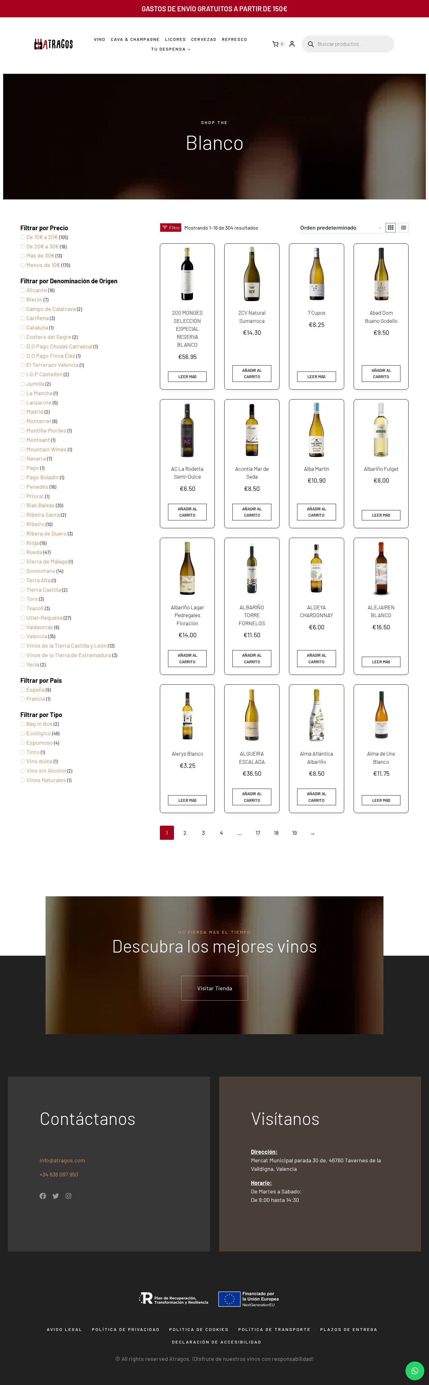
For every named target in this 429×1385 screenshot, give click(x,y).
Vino (100, 39)
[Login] (292, 44)
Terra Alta (38, 580)
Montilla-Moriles (46, 430)
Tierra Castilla (43, 589)
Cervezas (204, 39)
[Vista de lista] (404, 227)
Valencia (36, 636)
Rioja (32, 542)
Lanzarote (39, 402)
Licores (175, 39)
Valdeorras (39, 626)
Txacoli (35, 608)
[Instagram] (68, 1196)
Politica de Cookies (199, 1329)
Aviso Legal (65, 1329)
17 (258, 832)
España (35, 689)
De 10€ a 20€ (42, 236)
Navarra (36, 458)
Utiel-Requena (44, 617)
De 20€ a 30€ (42, 246)
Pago (32, 467)
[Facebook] (43, 1196)
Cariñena (37, 317)
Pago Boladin (42, 477)
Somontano (40, 570)
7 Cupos (316, 312)
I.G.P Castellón (44, 374)
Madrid (34, 411)
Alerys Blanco (187, 753)
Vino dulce (39, 761)
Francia (35, 698)
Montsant (38, 439)
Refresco (234, 39)
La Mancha (39, 392)
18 (276, 832)
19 (294, 832)
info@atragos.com (62, 1160)
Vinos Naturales (46, 779)
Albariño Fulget (381, 468)
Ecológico (38, 733)
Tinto (33, 751)
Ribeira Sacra (43, 514)
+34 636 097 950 (59, 1174)
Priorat (35, 495)
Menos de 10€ (43, 264)
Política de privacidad (126, 1329)
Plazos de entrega (349, 1329)
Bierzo (34, 299)
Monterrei (38, 420)
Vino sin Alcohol (46, 770)
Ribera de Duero (46, 533)
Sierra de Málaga (47, 561)
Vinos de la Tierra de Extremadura (68, 654)
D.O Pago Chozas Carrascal (59, 346)
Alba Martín (316, 468)
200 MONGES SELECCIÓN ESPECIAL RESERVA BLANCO (187, 328)
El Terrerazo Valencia (52, 364)
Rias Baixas (40, 505)
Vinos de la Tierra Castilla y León (66, 645)
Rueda (34, 551)
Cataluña (37, 327)
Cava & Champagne (135, 39)
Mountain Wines (46, 449)
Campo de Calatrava (51, 308)
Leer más (187, 376)
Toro (32, 598)
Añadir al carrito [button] (252, 373)
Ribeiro (35, 523)
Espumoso (39, 742)
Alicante (36, 289)
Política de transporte (274, 1329)
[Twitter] (55, 1196)
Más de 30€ (40, 255)
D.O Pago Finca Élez (50, 355)
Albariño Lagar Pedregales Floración (187, 615)
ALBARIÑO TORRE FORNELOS (252, 615)
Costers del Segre (48, 336)
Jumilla (35, 383)
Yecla (32, 664)
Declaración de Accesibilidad (217, 1341)
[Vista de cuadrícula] (391, 227)
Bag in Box (39, 723)
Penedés (37, 486)
